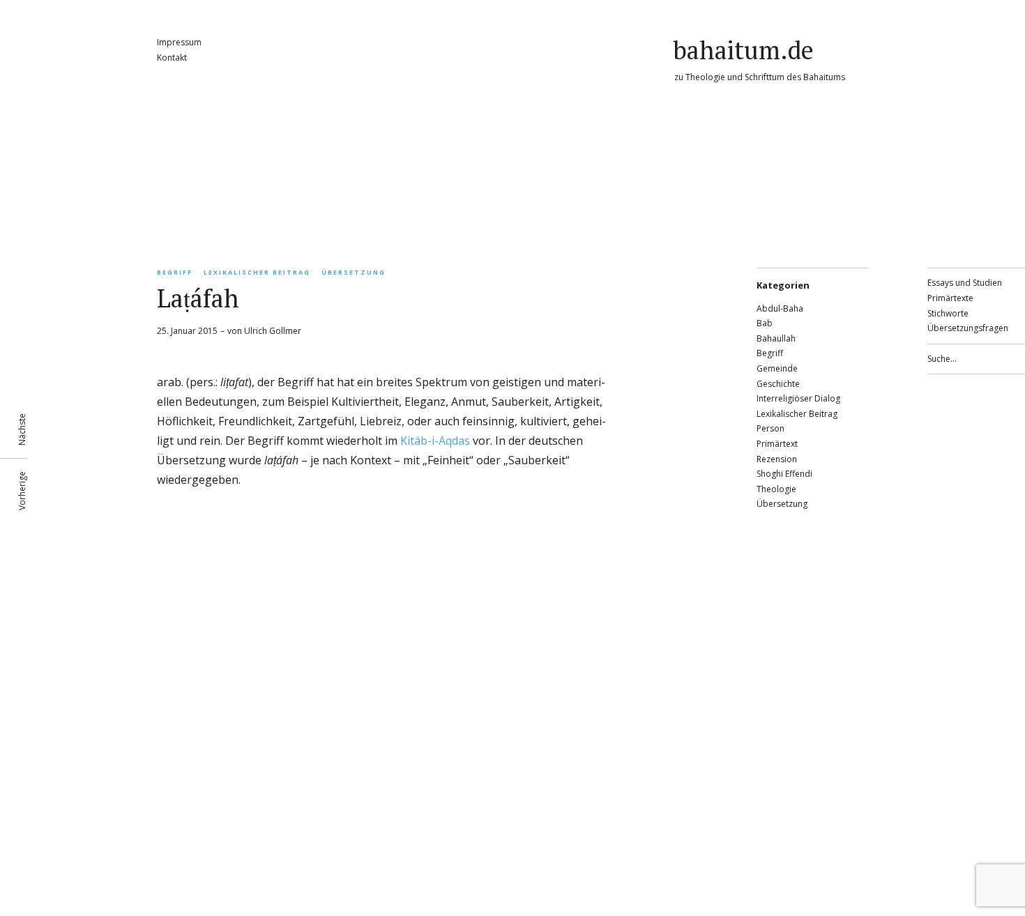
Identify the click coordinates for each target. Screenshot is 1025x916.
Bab (765, 323)
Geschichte (778, 384)
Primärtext (777, 444)
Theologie (776, 489)
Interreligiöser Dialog (798, 398)
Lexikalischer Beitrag (257, 272)
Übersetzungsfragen (967, 328)
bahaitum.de (743, 49)
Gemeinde (777, 368)
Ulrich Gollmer (272, 331)
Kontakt (172, 57)
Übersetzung (353, 272)
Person (770, 428)
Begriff (174, 272)
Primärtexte (950, 298)
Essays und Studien (964, 283)
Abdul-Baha (780, 308)
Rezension (777, 459)
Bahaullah (776, 338)
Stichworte (948, 313)
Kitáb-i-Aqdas (435, 440)
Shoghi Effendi (784, 474)
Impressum (179, 42)
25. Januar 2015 (187, 331)
